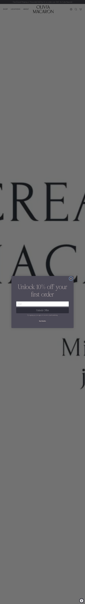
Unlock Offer (42, 310)
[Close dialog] (71, 278)
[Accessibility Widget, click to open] (81, 600)
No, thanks (42, 321)
